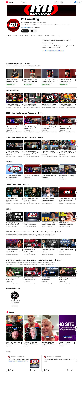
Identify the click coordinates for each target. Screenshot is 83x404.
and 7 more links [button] (35, 27)
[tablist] (41, 35)
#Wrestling (61, 50)
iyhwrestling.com (26, 27)
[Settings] (71, 2)
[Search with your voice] (61, 2)
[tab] (9, 35)
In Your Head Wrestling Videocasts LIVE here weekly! (56, 40)
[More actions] (22, 80)
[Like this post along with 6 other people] (9, 370)
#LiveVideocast (54, 50)
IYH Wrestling (9, 130)
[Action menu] (38, 370)
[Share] (30, 370)
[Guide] (3, 2)
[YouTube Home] (10, 2)
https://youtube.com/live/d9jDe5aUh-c (18, 361)
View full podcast (28, 179)
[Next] (76, 73)
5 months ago (21, 356)
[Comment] (71, 370)
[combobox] (38, 2)
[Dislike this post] (12, 370)
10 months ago (57, 356)
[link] (23, 364)
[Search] (56, 2)
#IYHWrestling (46, 50)
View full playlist (10, 179)
